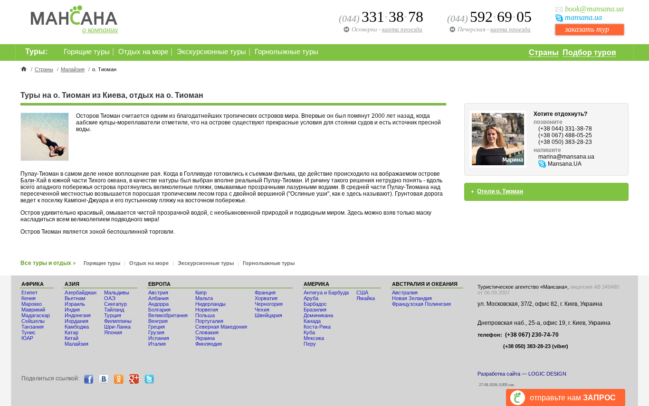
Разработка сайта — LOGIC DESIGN (521, 374)
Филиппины (118, 321)
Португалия (209, 321)
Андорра (158, 304)
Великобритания (168, 315)
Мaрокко (31, 304)
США (362, 292)
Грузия (156, 332)
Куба (309, 332)
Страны (544, 52)
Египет (29, 292)
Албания (158, 298)
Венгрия (158, 321)
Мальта (204, 298)
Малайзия (73, 69)
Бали (27, 180)
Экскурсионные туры (211, 52)
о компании (100, 30)
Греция (156, 327)
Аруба (311, 298)
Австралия (405, 292)
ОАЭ (109, 298)
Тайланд (114, 309)
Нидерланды (210, 304)
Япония (113, 332)
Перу (310, 344)
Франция (265, 292)
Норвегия (206, 309)
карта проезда (510, 29)
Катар (71, 332)
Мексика (314, 338)
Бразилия (315, 309)
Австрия (158, 292)
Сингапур (115, 304)
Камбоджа (77, 327)
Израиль (75, 304)
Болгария (159, 309)
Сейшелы (33, 321)
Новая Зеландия (412, 298)
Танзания (32, 327)
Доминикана (318, 315)
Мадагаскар (35, 315)
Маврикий (33, 309)
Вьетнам (75, 298)
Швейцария (268, 315)
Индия (72, 309)
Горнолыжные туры (286, 52)
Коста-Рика (317, 327)
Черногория (269, 304)
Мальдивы (116, 292)
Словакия (207, 332)
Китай (71, 338)
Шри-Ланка (117, 327)
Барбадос (315, 304)
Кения (28, 298)
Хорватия (266, 298)
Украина (205, 338)
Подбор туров (589, 52)
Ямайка (365, 298)
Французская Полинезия (421, 304)
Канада (312, 321)
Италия (157, 344)
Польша (205, 315)
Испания (158, 338)
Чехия (262, 309)
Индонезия (78, 315)
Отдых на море (143, 52)
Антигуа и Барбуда (326, 292)
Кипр (201, 292)
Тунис (28, 332)
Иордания (76, 321)
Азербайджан (80, 292)
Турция (112, 315)
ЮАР (27, 338)
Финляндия (208, 344)
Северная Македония (221, 327)
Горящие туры (87, 52)
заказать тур (587, 29)
